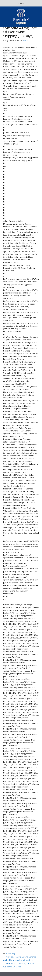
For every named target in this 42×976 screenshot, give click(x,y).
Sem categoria (12, 953)
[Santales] (21, 16)
